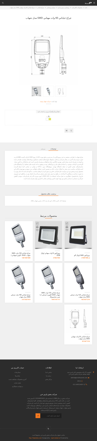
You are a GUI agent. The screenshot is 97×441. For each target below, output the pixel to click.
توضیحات (53, 149)
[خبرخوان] (48, 428)
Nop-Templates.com (35, 438)
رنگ (48, 116)
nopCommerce (55, 438)
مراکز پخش (48, 379)
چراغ (64, 201)
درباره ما (48, 376)
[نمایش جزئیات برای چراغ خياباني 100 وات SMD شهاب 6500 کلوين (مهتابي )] (19, 235)
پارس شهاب (37, 201)
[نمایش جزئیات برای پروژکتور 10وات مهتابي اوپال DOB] (49, 235)
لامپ (57, 201)
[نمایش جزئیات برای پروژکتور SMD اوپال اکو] (78, 235)
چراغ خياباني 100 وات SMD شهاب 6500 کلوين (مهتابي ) (20, 254)
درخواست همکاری (17, 386)
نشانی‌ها (17, 376)
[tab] (53, 149)
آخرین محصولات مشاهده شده (17, 379)
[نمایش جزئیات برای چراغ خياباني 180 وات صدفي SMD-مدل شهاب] (19, 277)
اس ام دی (49, 201)
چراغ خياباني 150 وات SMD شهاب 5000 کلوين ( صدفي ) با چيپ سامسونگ (50, 295)
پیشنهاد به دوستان (67, 130)
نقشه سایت (17, 383)
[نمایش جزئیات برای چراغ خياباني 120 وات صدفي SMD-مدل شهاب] (78, 277)
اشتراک (38, 415)
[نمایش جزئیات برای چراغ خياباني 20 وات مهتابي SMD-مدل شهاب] (78, 319)
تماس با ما (48, 372)
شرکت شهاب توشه (45, 101)
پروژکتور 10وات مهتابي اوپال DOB (50, 254)
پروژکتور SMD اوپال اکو (82, 255)
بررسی (43, 149)
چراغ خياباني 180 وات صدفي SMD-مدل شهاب (20, 296)
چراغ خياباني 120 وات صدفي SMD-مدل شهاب (80, 296)
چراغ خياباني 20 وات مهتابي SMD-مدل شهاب (80, 337)
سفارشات (17, 372)
